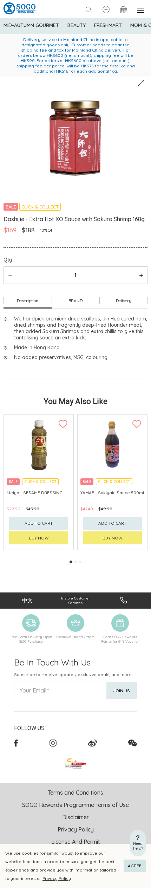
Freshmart (108, 25)
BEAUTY (76, 25)
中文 (27, 600)
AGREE (135, 865)
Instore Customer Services (75, 600)
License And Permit (75, 841)
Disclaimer (75, 817)
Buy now (39, 538)
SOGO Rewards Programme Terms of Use (75, 804)
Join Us (121, 690)
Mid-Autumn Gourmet (31, 25)
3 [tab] (80, 562)
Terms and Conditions (75, 792)
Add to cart (39, 523)
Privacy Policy (56, 878)
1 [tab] (71, 562)
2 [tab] (75, 562)
